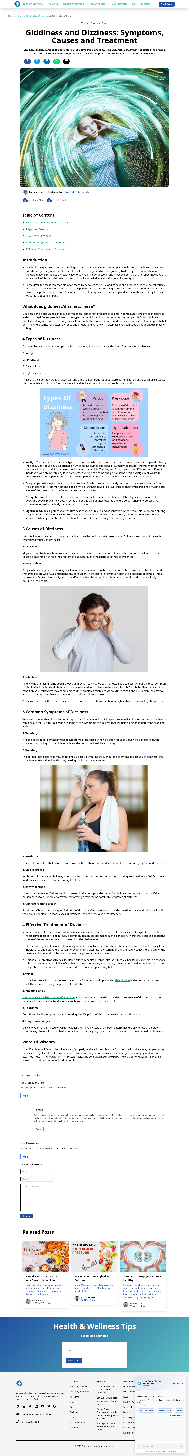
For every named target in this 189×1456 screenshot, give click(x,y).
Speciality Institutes (79, 1391)
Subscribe (74, 1360)
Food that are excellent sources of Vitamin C (48, 997)
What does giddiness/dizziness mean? (48, 222)
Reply (25, 1095)
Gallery (73, 1407)
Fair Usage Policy (131, 1417)
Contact (73, 1417)
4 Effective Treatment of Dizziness (46, 249)
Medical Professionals (77, 192)
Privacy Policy (129, 1427)
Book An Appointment (134, 1402)
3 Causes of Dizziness (38, 236)
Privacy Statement (132, 1422)
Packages (74, 1412)
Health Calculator (131, 1386)
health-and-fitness (36, 16)
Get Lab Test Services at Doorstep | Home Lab (107, 1400)
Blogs (20, 16)
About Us (74, 1396)
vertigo (88, 473)
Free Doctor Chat (131, 1391)
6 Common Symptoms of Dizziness (46, 242)
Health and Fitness (100, 23)
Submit (27, 1216)
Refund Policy (130, 1432)
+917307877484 (29, 1422)
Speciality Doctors (78, 1386)
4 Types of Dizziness (37, 229)
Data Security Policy (132, 1412)
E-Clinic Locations (78, 1422)
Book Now (167, 4)
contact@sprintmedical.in (35, 1414)
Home (11, 16)
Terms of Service (131, 1407)
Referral (74, 1427)
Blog (72, 1402)
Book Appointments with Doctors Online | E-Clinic (107, 1426)
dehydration (122, 980)
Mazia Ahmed (36, 192)
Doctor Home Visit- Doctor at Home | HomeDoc (106, 1389)
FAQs (125, 1396)
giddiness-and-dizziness (61, 16)
